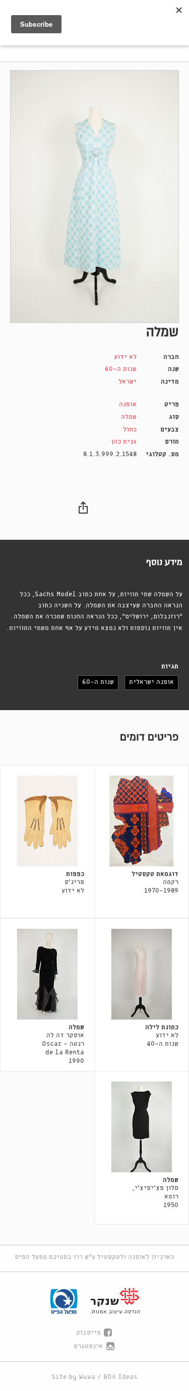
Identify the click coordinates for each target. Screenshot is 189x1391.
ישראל (127, 381)
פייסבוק (88, 1333)
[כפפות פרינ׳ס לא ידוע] (47, 821)
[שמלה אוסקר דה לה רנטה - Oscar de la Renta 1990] (47, 974)
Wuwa (87, 1377)
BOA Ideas (120, 1377)
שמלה (129, 417)
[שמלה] (94, 196)
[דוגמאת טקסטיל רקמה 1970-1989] (141, 821)
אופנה (128, 404)
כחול (130, 429)
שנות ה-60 (121, 369)
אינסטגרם (88, 1346)
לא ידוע (125, 357)
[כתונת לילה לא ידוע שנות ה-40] (141, 974)
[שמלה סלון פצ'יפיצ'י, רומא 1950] (141, 1127)
